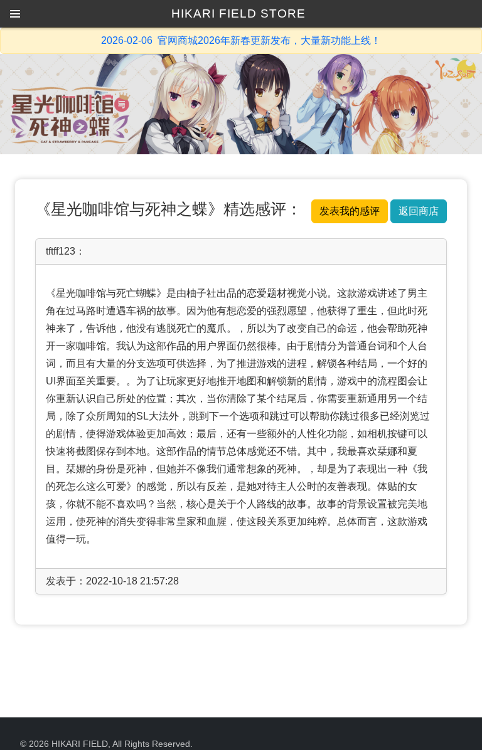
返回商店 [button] (419, 211)
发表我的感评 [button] (349, 211)
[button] (15, 14)
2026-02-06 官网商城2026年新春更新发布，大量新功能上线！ (241, 40)
